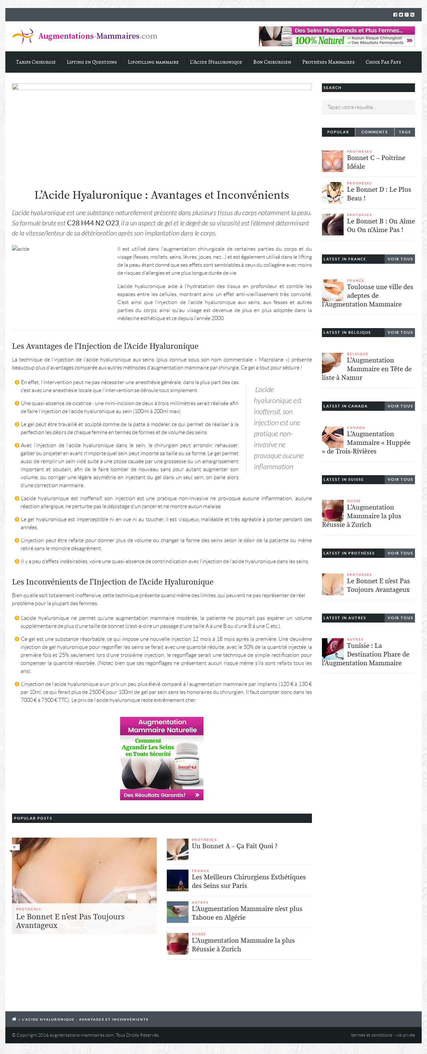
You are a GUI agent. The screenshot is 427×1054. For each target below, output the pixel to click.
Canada (356, 427)
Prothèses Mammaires (328, 62)
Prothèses (28, 909)
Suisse (199, 934)
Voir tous (400, 259)
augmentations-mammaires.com (82, 1035)
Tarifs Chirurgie (36, 62)
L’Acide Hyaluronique (216, 62)
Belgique (358, 354)
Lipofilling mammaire (153, 62)
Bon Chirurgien (272, 62)
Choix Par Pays (383, 62)
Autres (200, 902)
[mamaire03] (84, 886)
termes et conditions (371, 1035)
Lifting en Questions (92, 62)
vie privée (405, 1035)
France (200, 871)
